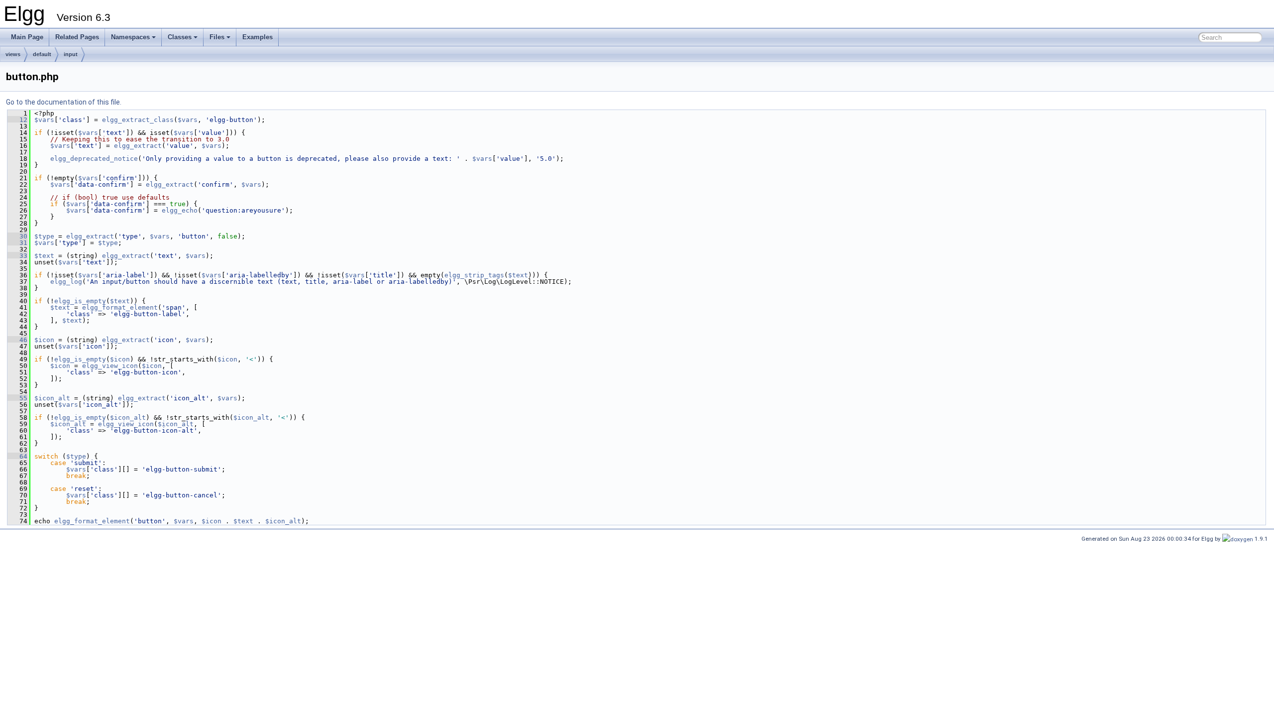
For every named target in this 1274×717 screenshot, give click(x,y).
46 (17, 340)
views (12, 54)
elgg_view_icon (110, 365)
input (71, 54)
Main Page (27, 37)
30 (17, 236)
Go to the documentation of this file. (63, 102)
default (42, 54)
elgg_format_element (120, 307)
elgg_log (66, 281)
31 (17, 242)
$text (44, 255)
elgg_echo (180, 210)
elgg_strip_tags (474, 275)
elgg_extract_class (138, 119)
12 (17, 119)
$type (44, 236)
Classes (180, 37)
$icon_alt (52, 398)
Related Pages (77, 37)
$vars (44, 119)
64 (17, 456)
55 (17, 398)
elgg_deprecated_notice (94, 158)
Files (217, 37)
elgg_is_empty (80, 301)
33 (17, 255)
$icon (44, 340)
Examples (257, 37)
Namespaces (130, 37)
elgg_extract (138, 145)
